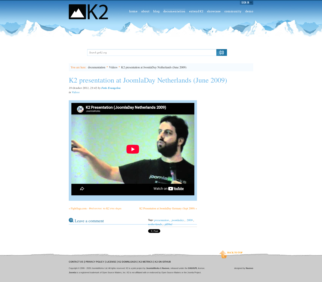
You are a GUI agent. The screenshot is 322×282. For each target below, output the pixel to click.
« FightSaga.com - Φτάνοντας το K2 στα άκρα (95, 208)
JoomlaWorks (153, 268)
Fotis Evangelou (111, 88)
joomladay (178, 220)
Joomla (72, 272)
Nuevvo (165, 268)
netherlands (155, 224)
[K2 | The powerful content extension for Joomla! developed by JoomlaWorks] (88, 11)
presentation (161, 220)
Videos (113, 67)
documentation (96, 67)
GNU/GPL (193, 268)
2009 (190, 220)
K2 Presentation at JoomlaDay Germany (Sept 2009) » (168, 208)
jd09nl (168, 224)
